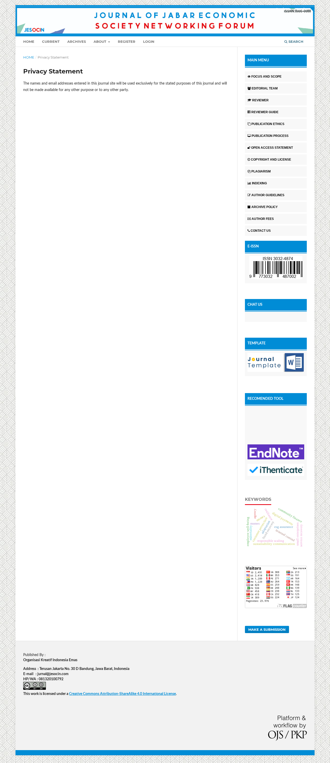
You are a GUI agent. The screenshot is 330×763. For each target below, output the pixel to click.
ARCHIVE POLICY (264, 207)
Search (295, 41)
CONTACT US (261, 231)
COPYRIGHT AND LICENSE (271, 159)
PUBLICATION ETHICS (267, 124)
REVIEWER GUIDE (264, 112)
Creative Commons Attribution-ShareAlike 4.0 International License (122, 694)
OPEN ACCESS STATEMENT (272, 148)
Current (51, 41)
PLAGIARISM (261, 171)
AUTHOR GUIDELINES (267, 195)
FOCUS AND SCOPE (266, 76)
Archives (76, 41)
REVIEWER (260, 100)
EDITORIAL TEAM (265, 88)
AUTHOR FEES (263, 219)
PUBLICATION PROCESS (270, 136)
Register (126, 41)
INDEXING (259, 183)
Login (148, 41)
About (100, 41)
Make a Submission (267, 629)
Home (28, 41)
